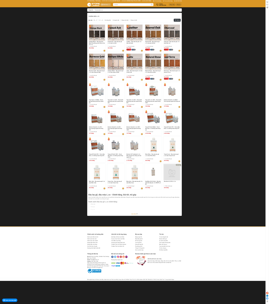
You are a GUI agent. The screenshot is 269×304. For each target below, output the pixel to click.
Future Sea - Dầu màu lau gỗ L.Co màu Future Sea (115, 182)
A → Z (95, 20)
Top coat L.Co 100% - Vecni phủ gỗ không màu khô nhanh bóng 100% (153, 101)
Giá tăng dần (108, 20)
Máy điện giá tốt (139, 238)
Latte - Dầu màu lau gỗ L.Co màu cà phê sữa (134, 71)
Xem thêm (133, 214)
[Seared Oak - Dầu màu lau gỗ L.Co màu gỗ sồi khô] (153, 33)
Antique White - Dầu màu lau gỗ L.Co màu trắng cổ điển (115, 71)
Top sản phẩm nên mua (164, 246)
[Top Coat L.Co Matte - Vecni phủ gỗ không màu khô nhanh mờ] (97, 91)
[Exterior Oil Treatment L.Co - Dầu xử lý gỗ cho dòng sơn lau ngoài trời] (134, 145)
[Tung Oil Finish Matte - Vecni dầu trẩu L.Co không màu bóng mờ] (153, 118)
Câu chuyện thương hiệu (164, 242)
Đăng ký (178, 4)
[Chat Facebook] (267, 298)
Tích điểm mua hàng (116, 240)
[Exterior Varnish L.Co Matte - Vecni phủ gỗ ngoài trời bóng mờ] (172, 91)
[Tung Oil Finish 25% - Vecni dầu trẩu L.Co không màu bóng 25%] (172, 118)
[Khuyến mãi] (267, 7)
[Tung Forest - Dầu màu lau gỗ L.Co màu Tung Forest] (172, 145)
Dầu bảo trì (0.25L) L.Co (170, 181)
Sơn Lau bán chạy (139, 250)
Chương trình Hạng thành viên (118, 242)
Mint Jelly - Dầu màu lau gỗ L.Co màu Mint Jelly (97, 182)
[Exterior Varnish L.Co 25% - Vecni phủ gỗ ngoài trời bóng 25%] (97, 118)
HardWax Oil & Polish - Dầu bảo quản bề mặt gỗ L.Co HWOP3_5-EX (153, 183)
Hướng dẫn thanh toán (92, 242)
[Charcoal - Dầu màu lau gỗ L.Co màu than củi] (172, 33)
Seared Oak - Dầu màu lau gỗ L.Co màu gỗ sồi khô (152, 42)
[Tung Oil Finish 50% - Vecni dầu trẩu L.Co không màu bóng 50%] (97, 145)
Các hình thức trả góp (92, 246)
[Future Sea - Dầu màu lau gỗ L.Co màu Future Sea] (116, 172)
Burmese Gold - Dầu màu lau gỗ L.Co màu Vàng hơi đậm (97, 71)
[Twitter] (115, 257)
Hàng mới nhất (125, 20)
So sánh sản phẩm (163, 240)
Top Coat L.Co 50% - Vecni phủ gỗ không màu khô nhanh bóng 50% (134, 101)
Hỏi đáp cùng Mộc (163, 250)
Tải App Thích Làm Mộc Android (118, 244)
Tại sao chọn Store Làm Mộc (118, 238)
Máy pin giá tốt (138, 237)
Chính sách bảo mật (91, 238)
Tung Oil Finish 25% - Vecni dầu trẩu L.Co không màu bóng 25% (172, 127)
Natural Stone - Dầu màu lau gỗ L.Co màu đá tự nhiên (152, 71)
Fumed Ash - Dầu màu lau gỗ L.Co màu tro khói (115, 42)
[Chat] (267, 293)
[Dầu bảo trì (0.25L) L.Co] (172, 172)
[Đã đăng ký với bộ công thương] (94, 271)
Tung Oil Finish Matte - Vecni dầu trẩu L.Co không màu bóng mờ (152, 128)
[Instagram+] (118, 257)
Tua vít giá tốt (138, 242)
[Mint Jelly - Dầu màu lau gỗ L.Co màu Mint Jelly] (97, 172)
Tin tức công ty (162, 248)
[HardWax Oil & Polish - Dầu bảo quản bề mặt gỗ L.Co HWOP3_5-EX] (153, 172)
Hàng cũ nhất (134, 20)
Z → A (101, 20)
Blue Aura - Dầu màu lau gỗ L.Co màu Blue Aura (134, 182)
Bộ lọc (178, 20)
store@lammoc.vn (94, 259)
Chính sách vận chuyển (92, 240)
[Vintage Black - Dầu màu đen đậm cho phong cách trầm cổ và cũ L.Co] (97, 33)
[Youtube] (121, 257)
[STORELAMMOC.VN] (93, 5)
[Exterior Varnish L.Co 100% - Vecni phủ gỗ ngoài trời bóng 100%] (134, 118)
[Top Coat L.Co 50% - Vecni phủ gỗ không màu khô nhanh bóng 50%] (134, 91)
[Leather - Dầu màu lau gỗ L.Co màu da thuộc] (134, 33)
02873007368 (179, 1)
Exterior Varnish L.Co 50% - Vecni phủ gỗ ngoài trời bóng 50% (115, 128)
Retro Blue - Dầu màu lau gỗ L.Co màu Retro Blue (152, 155)
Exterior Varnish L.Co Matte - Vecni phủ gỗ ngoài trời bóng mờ (172, 100)
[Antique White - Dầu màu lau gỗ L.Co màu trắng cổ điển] (116, 62)
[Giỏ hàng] (267, 2)
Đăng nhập (172, 4)
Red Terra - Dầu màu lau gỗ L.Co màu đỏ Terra (172, 71)
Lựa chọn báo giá (93, 46)
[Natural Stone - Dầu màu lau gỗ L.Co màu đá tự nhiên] (153, 62)
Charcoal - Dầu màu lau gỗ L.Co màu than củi (171, 42)
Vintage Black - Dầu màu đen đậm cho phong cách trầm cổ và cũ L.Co (97, 43)
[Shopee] (123, 257)
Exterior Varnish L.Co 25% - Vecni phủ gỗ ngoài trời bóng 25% (96, 128)
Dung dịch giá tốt (139, 244)
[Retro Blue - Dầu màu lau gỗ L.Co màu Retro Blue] (153, 145)
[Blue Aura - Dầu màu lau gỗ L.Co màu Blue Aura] (134, 172)
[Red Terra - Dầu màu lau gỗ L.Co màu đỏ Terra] (172, 62)
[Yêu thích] (267, 5)
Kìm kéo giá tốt (138, 240)
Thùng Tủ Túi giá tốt (139, 248)
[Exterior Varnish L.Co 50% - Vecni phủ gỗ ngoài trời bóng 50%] (116, 118)
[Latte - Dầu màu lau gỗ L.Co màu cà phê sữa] (134, 62)
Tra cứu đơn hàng (168, 1)
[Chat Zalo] (267, 296)
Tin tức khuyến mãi (163, 237)
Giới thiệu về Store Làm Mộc (117, 237)
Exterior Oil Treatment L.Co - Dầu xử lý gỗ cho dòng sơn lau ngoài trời (133, 156)
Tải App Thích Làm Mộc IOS (117, 246)
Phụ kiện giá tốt (138, 246)
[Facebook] (112, 257)
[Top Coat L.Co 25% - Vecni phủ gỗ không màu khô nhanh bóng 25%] (116, 91)
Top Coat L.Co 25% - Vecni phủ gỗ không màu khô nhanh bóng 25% (115, 101)
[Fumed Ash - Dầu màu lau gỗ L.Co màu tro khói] (116, 33)
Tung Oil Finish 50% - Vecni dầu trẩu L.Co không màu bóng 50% (97, 155)
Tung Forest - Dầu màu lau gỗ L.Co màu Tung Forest (171, 155)
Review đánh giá (163, 238)
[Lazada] (126, 257)
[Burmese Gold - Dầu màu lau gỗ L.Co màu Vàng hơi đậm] (97, 62)
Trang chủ (90, 10)
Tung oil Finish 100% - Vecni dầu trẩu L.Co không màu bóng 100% (115, 156)
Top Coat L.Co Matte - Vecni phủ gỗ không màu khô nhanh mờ (96, 101)
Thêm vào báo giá (168, 186)
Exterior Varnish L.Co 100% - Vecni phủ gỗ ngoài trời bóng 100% (133, 128)
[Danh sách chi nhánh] (267, 301)
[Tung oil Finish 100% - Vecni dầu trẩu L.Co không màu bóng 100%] (116, 145)
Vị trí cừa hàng (157, 1)
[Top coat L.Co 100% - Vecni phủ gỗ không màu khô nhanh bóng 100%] (153, 91)
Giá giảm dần (116, 20)
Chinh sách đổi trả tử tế (92, 237)
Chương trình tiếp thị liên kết (93, 248)
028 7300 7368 (94, 261)
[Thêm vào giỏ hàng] (104, 50)
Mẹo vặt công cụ (163, 244)
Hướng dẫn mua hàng (92, 244)
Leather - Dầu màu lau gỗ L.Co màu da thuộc (133, 42)
